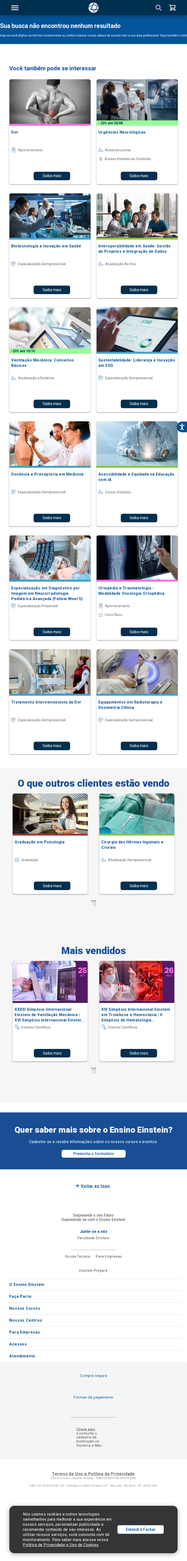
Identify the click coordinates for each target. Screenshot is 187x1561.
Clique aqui (85, 1429)
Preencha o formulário (93, 1153)
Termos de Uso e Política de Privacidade (93, 1473)
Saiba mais (52, 175)
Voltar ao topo (95, 1186)
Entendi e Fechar (141, 1529)
